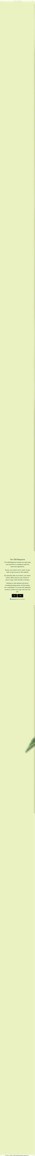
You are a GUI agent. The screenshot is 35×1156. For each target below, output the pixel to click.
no (14, 595)
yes (20, 595)
